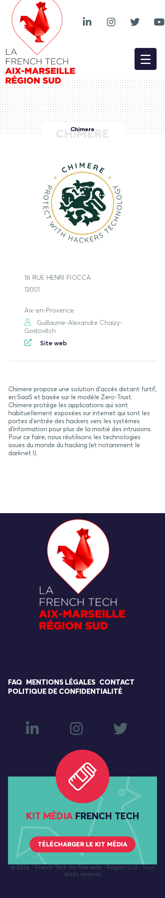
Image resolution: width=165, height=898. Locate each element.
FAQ (15, 682)
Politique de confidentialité (65, 691)
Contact (117, 682)
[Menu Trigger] (146, 59)
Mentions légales (60, 682)
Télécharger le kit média (82, 844)
